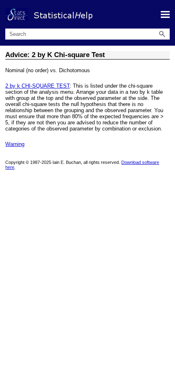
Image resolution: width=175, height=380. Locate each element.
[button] (162, 34)
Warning (14, 144)
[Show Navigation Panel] (165, 14)
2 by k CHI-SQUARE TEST (37, 86)
